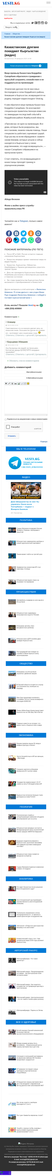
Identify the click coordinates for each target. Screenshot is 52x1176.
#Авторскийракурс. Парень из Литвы (30, 1010)
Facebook (36, 22)
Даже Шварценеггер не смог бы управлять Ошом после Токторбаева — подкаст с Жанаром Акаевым (25, 505)
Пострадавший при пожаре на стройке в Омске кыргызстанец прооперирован (28, 653)
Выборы (7, 11)
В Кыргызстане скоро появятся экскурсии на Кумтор (28, 855)
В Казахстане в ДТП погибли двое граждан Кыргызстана (29, 640)
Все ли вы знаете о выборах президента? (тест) (27, 1103)
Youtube (39, 22)
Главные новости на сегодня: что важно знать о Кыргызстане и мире (29, 724)
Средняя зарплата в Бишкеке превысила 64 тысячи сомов (27, 770)
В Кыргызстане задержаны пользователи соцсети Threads (28, 614)
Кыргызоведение (39, 11)
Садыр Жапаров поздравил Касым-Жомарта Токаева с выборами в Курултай (29, 530)
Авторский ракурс (18, 11)
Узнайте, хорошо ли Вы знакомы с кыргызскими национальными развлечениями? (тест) (29, 1130)
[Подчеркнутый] (12, 383)
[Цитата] (21, 383)
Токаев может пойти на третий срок (29, 554)
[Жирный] (6, 383)
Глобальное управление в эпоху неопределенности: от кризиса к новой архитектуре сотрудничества (29, 914)
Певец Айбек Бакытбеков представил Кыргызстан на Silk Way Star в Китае (30, 711)
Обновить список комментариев (24, 361)
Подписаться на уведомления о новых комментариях (27, 419)
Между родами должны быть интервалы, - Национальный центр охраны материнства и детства (29, 1045)
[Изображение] (18, 383)
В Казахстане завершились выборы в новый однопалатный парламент (30, 542)
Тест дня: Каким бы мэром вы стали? (30, 1115)
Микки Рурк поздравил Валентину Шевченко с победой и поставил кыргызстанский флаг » (25, 295)
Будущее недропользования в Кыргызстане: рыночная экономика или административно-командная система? (29, 843)
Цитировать (40, 335)
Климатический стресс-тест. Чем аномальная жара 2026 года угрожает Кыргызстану (30, 940)
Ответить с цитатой (25, 335)
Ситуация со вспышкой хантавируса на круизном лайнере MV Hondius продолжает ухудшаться (30, 1058)
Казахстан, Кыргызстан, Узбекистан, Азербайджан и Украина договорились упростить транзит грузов (25, 267)
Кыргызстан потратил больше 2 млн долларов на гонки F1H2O (30, 796)
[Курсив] (9, 383)
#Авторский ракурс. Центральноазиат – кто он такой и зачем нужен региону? (30, 998)
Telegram (46, 22)
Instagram (43, 22)
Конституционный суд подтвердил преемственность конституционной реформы (29, 901)
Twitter (32, 22)
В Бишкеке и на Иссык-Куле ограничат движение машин (27, 672)
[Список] (24, 383)
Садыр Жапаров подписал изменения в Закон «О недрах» (30, 868)
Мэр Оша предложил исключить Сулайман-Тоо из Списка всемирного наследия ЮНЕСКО (30, 699)
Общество (16, 34)
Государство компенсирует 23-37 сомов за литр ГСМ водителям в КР (29, 783)
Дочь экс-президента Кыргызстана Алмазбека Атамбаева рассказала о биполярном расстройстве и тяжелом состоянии (26, 275)
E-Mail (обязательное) (35, 378)
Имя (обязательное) (34, 372)
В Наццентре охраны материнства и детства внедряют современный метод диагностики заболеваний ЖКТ (30, 1084)
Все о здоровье (10, 15)
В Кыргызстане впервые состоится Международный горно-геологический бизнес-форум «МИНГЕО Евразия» (30, 830)
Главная (7, 34)
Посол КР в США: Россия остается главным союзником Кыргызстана (24, 255)
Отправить (12, 436)
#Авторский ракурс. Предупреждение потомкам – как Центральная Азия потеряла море (30, 973)
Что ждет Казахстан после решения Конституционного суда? (30, 888)
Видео (29, 11)
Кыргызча (8, 18)
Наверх (43, 442)
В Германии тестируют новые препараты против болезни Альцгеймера (27, 1071)
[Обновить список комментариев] (19, 316)
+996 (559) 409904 (13, 308)
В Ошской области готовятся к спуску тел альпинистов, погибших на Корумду (30, 686)
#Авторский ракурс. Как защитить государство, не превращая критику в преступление (30, 986)
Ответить (10, 335)
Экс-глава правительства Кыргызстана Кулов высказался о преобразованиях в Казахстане (24, 281)
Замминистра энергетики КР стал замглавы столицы (29, 568)
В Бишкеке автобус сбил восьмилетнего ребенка (25, 627)
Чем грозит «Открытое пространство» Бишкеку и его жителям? (30, 926)
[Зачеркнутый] (15, 383)
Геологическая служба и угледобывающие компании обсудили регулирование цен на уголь (30, 817)
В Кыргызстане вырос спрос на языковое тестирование (28, 581)
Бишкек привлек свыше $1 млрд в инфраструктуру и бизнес (29, 744)
